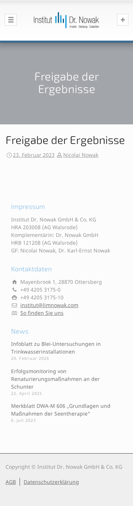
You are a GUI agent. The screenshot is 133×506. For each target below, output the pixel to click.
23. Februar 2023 (34, 154)
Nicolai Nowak (80, 154)
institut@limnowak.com (49, 305)
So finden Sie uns (42, 312)
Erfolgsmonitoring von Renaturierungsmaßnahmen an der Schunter (55, 379)
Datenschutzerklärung (51, 481)
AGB (11, 481)
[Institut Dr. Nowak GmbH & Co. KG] (66, 20)
